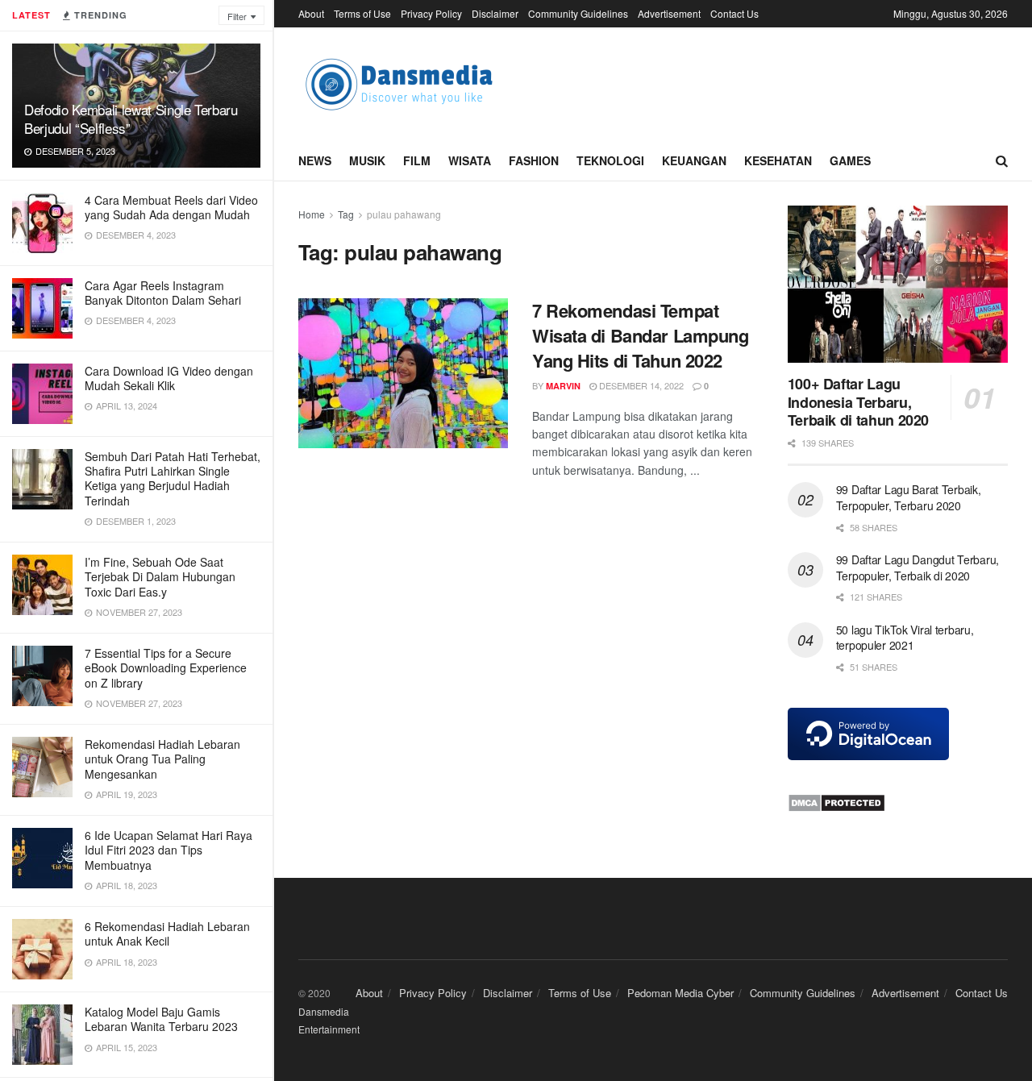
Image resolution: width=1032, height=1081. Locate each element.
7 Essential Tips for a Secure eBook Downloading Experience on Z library (166, 667)
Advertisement (669, 13)
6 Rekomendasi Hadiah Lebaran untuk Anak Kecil (167, 933)
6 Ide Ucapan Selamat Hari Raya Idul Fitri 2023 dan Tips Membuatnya (168, 849)
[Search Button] (1002, 160)
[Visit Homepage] (399, 84)
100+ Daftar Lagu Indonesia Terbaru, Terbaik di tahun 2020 (858, 401)
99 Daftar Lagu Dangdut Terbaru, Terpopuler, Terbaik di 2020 (917, 567)
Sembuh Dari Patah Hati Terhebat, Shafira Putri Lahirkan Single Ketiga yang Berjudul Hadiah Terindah (172, 478)
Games (850, 160)
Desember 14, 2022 (640, 385)
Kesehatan (778, 160)
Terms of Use (362, 13)
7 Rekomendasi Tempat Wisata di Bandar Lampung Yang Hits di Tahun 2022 (640, 335)
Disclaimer (495, 13)
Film (417, 160)
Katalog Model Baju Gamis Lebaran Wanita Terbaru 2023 (161, 1019)
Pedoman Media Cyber (680, 992)
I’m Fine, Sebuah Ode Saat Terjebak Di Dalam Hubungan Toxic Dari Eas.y (160, 576)
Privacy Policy (431, 13)
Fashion (534, 160)
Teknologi (610, 160)
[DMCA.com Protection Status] (836, 801)
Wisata (469, 160)
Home (311, 214)
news (314, 160)
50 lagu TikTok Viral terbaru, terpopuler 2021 (905, 638)
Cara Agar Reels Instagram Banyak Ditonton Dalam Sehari (163, 292)
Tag (346, 214)
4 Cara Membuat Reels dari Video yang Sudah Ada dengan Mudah (171, 207)
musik (367, 160)
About (311, 13)
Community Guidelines (578, 13)
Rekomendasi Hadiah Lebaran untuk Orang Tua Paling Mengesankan (162, 758)
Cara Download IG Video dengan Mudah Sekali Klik (169, 378)
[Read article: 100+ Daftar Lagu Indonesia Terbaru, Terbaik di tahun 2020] (898, 284)
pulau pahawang (404, 214)
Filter (237, 16)
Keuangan (694, 160)
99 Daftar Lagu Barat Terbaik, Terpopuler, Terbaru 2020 (908, 497)
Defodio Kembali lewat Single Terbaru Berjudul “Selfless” (131, 118)
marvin (563, 386)
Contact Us (734, 13)
